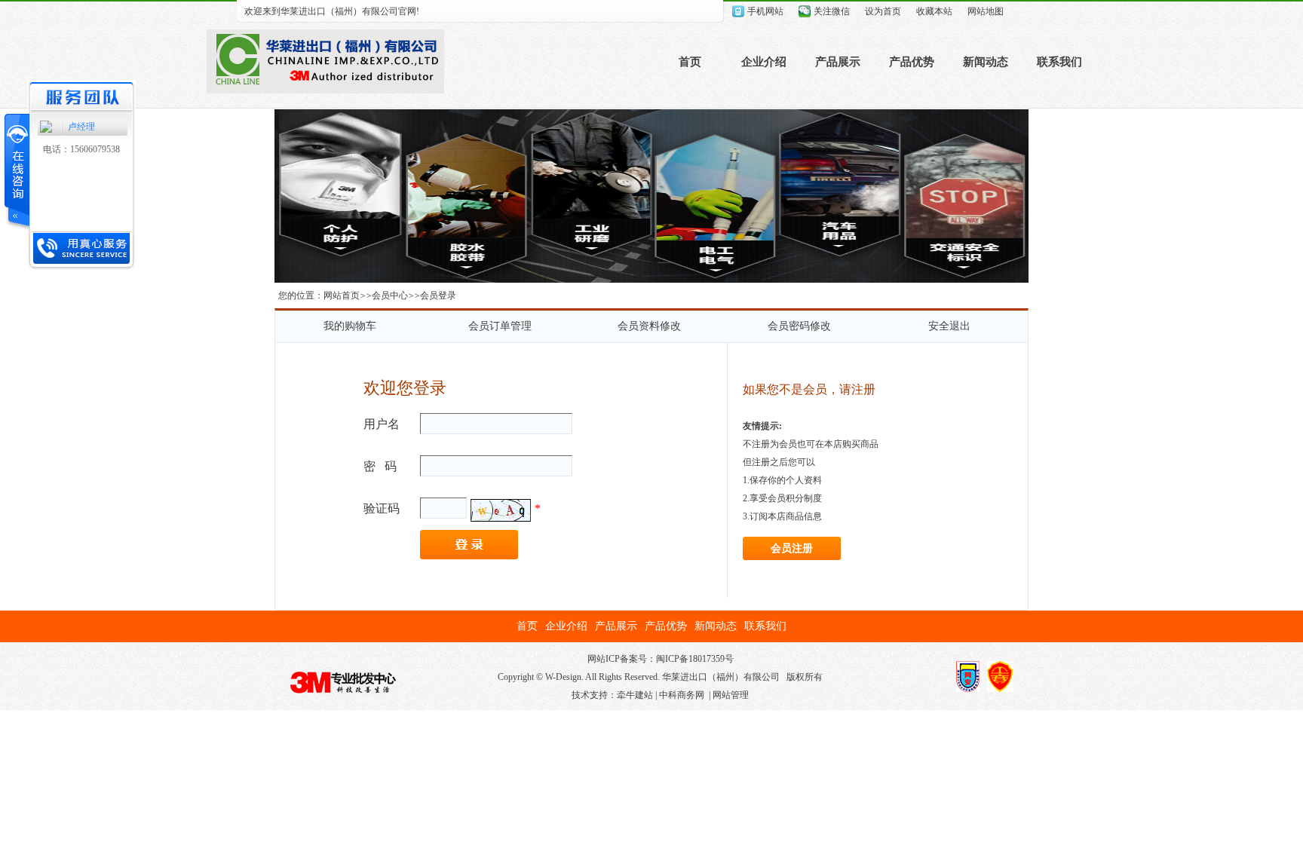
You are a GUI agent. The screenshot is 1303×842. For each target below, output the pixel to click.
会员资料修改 (649, 326)
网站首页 (341, 295)
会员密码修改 (799, 326)
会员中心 (390, 295)
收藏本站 (934, 11)
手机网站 (765, 11)
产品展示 (837, 62)
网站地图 (985, 11)
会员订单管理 (500, 326)
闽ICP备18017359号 (695, 659)
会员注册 (792, 548)
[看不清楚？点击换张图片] (501, 510)
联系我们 (1059, 62)
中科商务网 (681, 695)
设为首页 (883, 11)
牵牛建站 (635, 695)
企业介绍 (763, 62)
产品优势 (911, 62)
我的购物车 (349, 326)
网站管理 (731, 695)
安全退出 (949, 326)
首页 (690, 62)
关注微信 (832, 11)
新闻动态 (985, 62)
